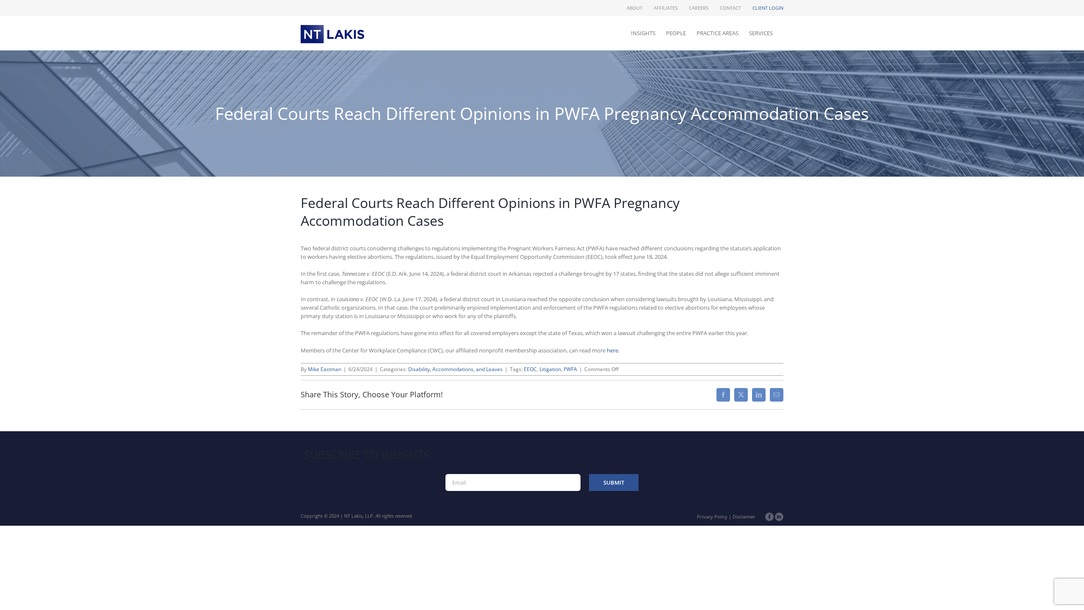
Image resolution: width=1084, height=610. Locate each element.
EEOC (530, 369)
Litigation (550, 369)
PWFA (570, 369)
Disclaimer (744, 516)
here (612, 350)
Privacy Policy (712, 516)
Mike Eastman (324, 369)
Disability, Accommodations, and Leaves (455, 369)
